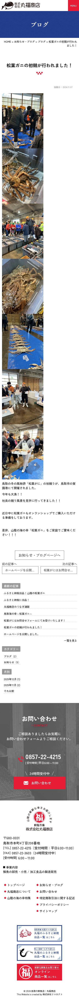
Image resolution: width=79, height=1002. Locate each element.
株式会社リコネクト (52, 994)
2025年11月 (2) (12, 685)
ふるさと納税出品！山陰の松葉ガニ (24, 593)
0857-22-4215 (21, 848)
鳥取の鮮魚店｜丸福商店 (43, 990)
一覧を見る (70, 640)
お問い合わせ (48, 891)
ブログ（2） (11, 656)
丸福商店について (19, 891)
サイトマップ (48, 911)
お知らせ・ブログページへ (39, 555)
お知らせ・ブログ (51, 885)
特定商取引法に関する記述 (57, 898)
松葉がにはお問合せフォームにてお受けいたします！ (35, 620)
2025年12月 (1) (12, 679)
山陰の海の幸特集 (19, 898)
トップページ (16, 885)
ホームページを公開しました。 (22, 634)
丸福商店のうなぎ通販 (18, 606)
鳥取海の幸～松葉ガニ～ (18, 613)
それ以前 (9, 691)
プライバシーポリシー (54, 904)
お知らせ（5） (12, 662)
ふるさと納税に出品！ (17, 600)
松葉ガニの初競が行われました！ (23, 627)
